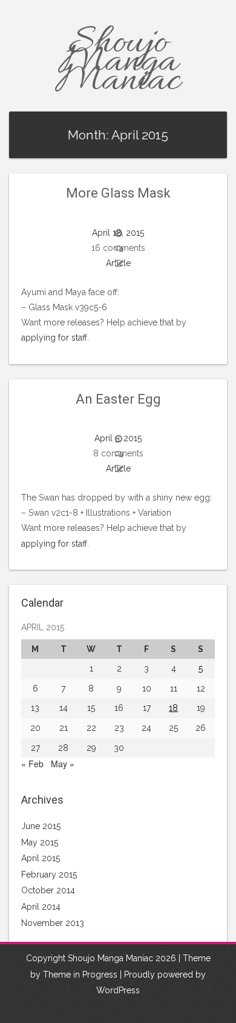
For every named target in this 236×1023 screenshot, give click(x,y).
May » (62, 764)
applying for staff (54, 337)
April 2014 (41, 906)
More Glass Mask (118, 193)
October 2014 (48, 890)
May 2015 (39, 842)
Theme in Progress (80, 974)
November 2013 (52, 923)
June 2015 (41, 826)
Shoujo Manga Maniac (118, 62)
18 (173, 708)
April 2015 (40, 858)
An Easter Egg (118, 399)
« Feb (32, 764)
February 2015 (49, 874)
